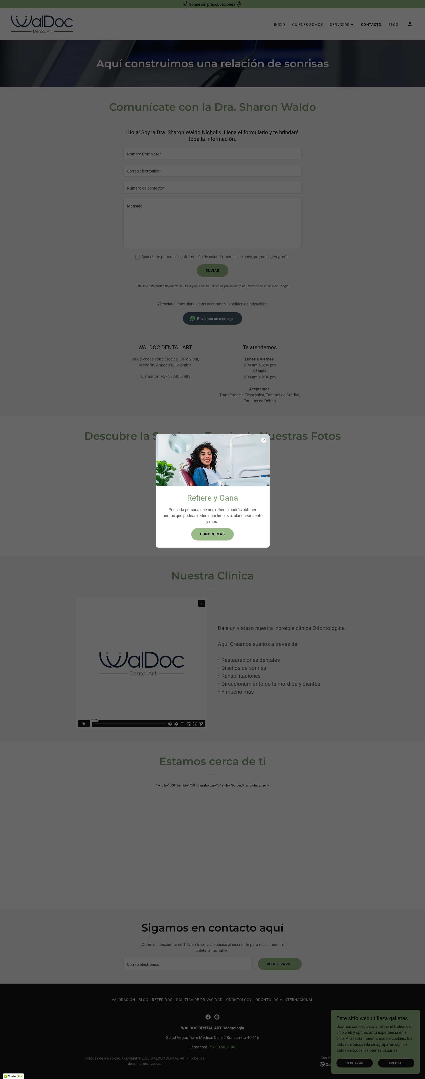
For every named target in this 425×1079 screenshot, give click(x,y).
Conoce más (212, 534)
